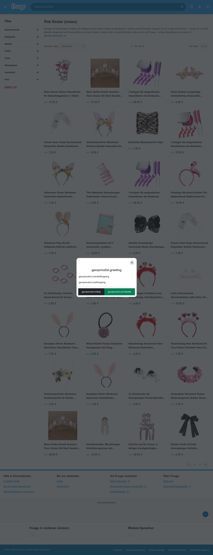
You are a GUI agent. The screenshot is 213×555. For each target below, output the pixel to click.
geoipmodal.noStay (91, 291)
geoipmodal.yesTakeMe (119, 291)
